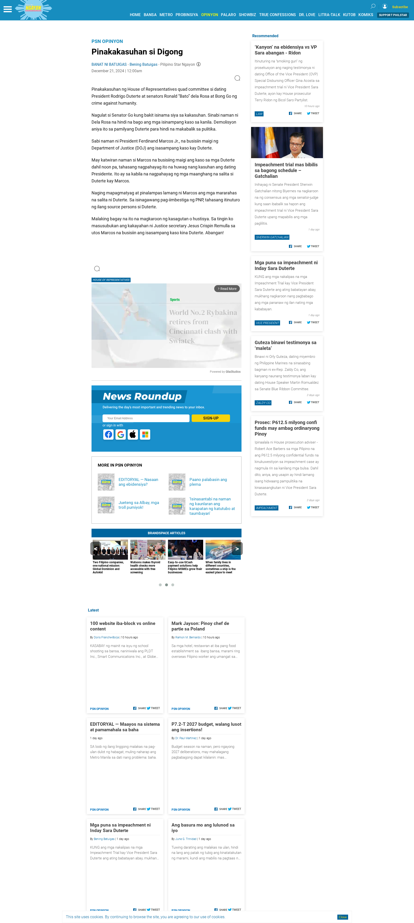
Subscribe (400, 7)
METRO (166, 14)
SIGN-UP (210, 418)
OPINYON (209, 14)
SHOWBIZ (247, 14)
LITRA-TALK (329, 14)
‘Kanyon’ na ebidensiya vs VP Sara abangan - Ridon (286, 50)
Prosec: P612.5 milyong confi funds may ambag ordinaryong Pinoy (287, 428)
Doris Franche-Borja (106, 637)
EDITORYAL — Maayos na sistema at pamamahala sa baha (125, 726)
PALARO (228, 14)
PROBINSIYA (187, 14)
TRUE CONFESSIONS (277, 14)
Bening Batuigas (143, 64)
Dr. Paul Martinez (186, 738)
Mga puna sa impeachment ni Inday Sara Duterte (120, 827)
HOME (135, 14)
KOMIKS (365, 14)
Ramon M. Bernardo (188, 637)
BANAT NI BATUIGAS (109, 64)
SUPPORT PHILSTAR (393, 15)
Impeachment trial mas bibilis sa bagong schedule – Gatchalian (286, 170)
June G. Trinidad (185, 839)
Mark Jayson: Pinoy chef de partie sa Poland (200, 626)
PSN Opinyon (107, 41)
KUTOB (349, 14)
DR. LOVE (307, 14)
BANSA (150, 14)
